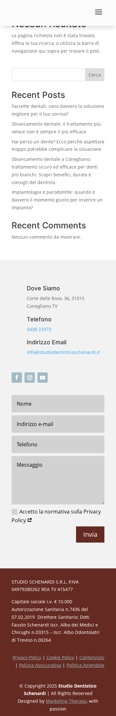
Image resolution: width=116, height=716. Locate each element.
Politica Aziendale (85, 665)
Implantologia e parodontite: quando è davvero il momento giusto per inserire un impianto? (57, 200)
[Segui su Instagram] (29, 377)
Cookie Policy (60, 657)
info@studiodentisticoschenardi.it (63, 352)
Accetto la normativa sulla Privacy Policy (56, 516)
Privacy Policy (27, 657)
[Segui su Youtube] (42, 377)
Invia (90, 534)
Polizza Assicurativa (40, 665)
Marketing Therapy (66, 701)
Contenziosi (91, 657)
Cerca (95, 75)
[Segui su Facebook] (17, 377)
